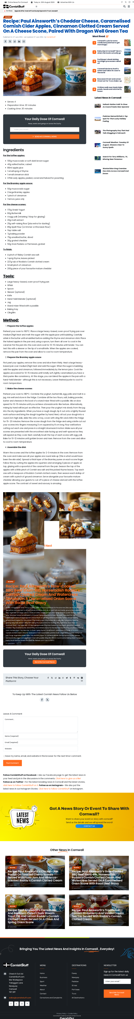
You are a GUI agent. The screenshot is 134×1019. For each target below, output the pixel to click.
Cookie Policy (72, 1014)
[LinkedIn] (19, 41)
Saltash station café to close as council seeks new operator (116, 105)
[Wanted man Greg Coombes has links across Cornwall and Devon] (98, 171)
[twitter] (126, 2)
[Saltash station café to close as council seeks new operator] (98, 105)
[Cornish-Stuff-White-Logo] (16, 963)
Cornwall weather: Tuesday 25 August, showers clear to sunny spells (115, 145)
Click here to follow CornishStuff (54, 788)
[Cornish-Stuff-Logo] (14, 5)
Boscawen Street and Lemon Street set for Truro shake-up (109, 80)
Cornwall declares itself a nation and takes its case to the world (108, 71)
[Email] (23, 41)
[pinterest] (27, 1004)
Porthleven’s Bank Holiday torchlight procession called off (109, 61)
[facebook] (122, 2)
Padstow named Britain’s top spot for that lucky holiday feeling (115, 118)
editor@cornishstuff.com (20, 998)
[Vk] (78, 677)
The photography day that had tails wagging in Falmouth (116, 131)
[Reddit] (14, 41)
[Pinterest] (74, 677)
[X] (10, 41)
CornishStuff (50, 37)
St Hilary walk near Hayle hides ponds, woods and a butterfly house (109, 89)
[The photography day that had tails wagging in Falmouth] (98, 131)
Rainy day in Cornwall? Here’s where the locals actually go (109, 52)
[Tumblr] (70, 677)
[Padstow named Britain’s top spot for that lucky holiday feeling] (98, 118)
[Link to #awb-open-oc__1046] (124, 6)
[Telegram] (67, 677)
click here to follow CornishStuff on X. (21, 785)
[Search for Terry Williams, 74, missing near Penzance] (98, 157)
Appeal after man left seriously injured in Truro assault (36, 11)
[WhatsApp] (63, 677)
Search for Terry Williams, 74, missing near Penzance (115, 157)
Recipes (8, 17)
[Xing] (82, 677)
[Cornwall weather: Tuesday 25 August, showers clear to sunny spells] (98, 144)
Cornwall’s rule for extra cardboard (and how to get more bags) (108, 43)
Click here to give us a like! (68, 778)
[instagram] (129, 2)
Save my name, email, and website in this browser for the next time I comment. (43, 756)
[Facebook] (5, 41)
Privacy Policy (61, 1014)
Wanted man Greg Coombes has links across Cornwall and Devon (116, 171)
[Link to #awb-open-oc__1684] (129, 6)
